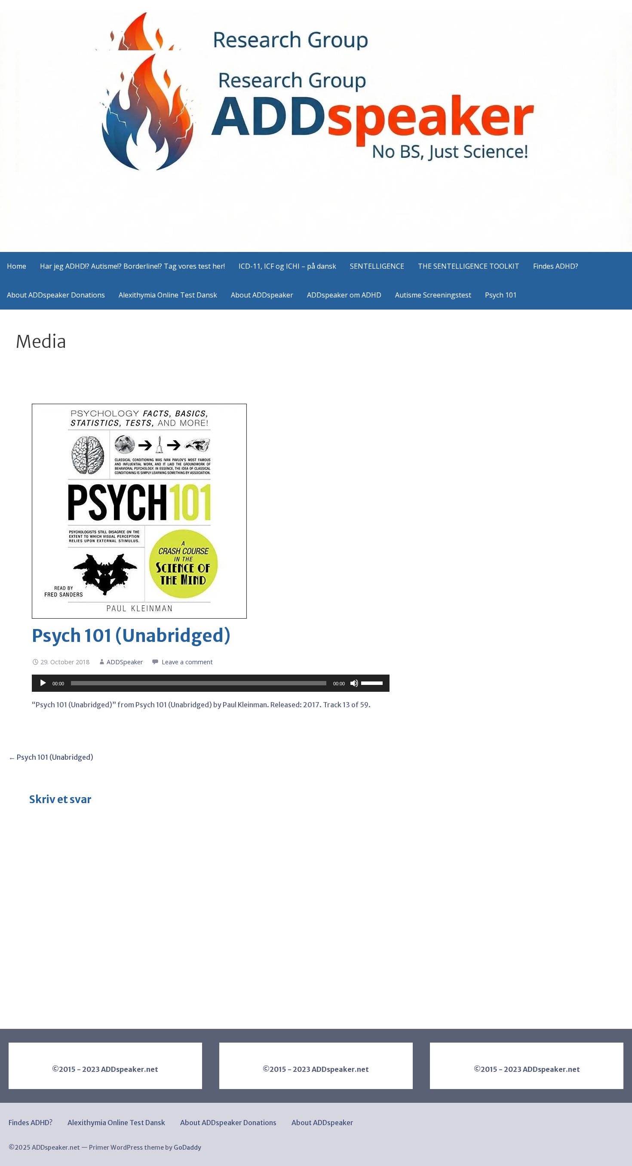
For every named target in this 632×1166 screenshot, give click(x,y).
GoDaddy (187, 1147)
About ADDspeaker (262, 295)
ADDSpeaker (125, 662)
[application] (210, 683)
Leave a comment (187, 662)
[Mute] (354, 683)
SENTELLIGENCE (377, 266)
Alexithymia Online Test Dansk (168, 295)
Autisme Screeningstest (433, 295)
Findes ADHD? (555, 266)
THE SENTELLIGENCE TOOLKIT (468, 266)
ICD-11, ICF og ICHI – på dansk (287, 266)
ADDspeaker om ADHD (344, 295)
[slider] (373, 682)
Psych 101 (501, 295)
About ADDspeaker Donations (56, 295)
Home (16, 266)
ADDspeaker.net (66, 190)
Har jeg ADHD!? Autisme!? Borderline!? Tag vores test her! (132, 266)
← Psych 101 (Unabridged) (51, 757)
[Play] (43, 683)
